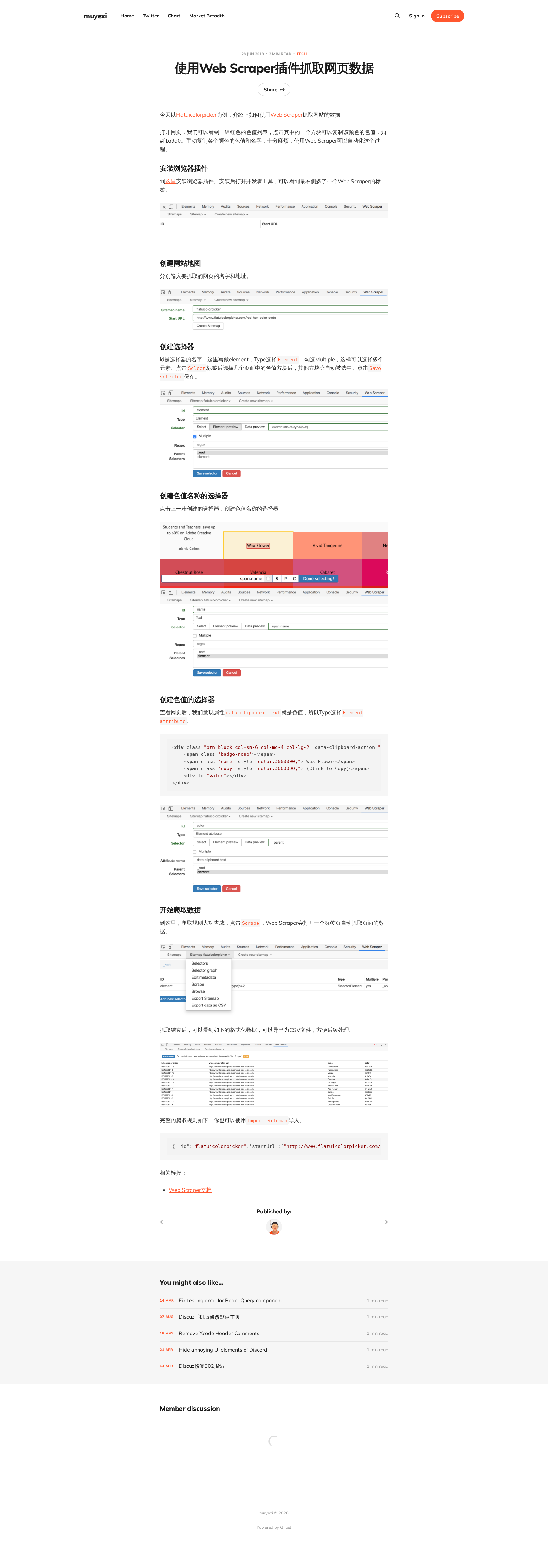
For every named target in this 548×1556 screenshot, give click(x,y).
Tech (302, 53)
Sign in (417, 16)
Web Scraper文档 (190, 1189)
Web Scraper (287, 114)
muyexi (95, 15)
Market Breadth (207, 16)
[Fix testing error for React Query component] (274, 1300)
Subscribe (447, 16)
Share (270, 90)
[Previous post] (164, 1222)
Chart (174, 16)
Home (127, 16)
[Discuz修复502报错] (274, 1366)
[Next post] (383, 1222)
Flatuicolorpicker (196, 114)
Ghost (285, 1527)
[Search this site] (397, 16)
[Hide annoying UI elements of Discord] (274, 1350)
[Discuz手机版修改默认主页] (274, 1317)
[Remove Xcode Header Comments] (274, 1333)
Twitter (151, 16)
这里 (170, 181)
